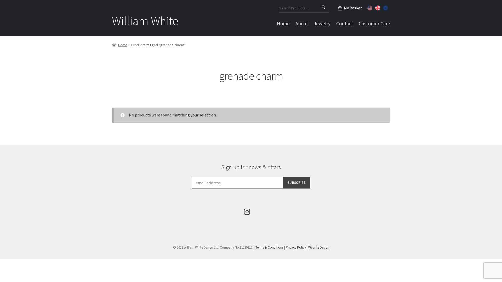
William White (145, 20)
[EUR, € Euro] (386, 7)
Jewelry (322, 23)
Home (283, 23)
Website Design (318, 247)
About (301, 23)
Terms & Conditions (269, 247)
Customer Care (374, 23)
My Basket (353, 7)
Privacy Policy (296, 247)
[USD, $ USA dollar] (370, 7)
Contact (344, 23)
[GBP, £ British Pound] (378, 7)
